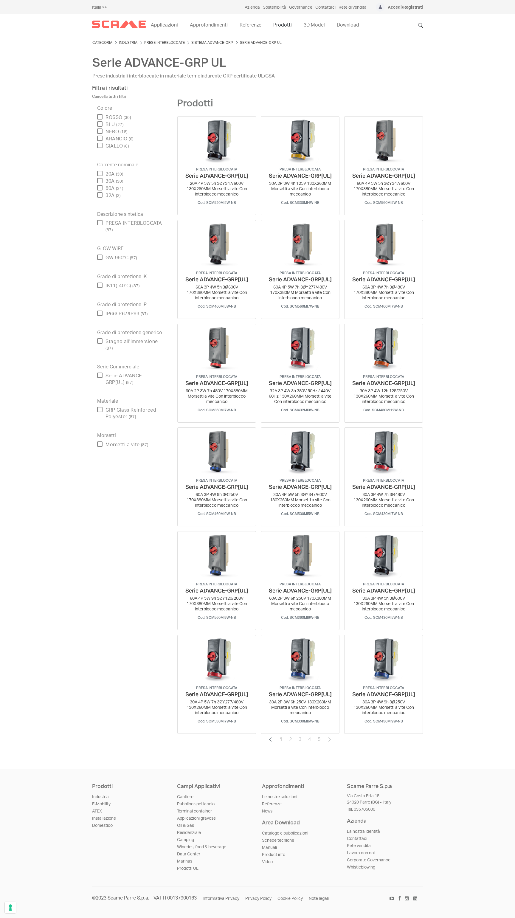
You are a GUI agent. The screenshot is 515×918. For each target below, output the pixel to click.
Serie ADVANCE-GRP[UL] (125, 379)
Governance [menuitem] (300, 7)
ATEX (97, 811)
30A (114, 181)
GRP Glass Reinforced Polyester (131, 413)
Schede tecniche (278, 840)
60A (114, 188)
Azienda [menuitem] (252, 7)
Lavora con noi (361, 853)
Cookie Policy (290, 899)
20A (114, 174)
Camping (185, 840)
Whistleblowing (361, 867)
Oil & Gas (185, 826)
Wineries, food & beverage (201, 847)
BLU (114, 124)
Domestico (102, 826)
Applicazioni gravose (196, 818)
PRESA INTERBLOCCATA (134, 226)
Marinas (184, 861)
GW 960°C (121, 257)
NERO (117, 131)
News (267, 811)
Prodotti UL (187, 868)
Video (267, 862)
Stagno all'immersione (132, 344)
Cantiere (185, 797)
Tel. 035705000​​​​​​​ (361, 809)
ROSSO (118, 117)
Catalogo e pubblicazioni (285, 833)
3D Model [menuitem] (314, 25)
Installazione (104, 818)
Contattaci (357, 839)
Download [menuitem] (348, 25)
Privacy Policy (258, 899)
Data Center (188, 854)
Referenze (272, 804)
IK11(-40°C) (122, 285)
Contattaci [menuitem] (325, 7)
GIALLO (117, 146)
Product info (273, 855)
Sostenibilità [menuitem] (274, 7)
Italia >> (99, 7)
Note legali (319, 899)
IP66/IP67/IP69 (127, 313)
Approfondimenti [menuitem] (209, 25)
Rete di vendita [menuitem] (353, 7)
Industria (100, 797)
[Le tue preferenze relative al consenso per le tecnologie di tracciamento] (10, 907)
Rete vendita (359, 846)
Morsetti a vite (127, 444)
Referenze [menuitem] (250, 25)
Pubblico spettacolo (196, 804)
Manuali (269, 848)
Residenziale (189, 833)
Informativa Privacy (221, 899)
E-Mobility (101, 804)
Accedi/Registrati (405, 7)
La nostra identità (363, 831)
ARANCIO (120, 139)
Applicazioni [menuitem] (164, 25)
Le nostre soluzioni (279, 797)
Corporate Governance (368, 860)
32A (113, 195)
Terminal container (194, 811)
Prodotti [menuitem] (282, 25)
